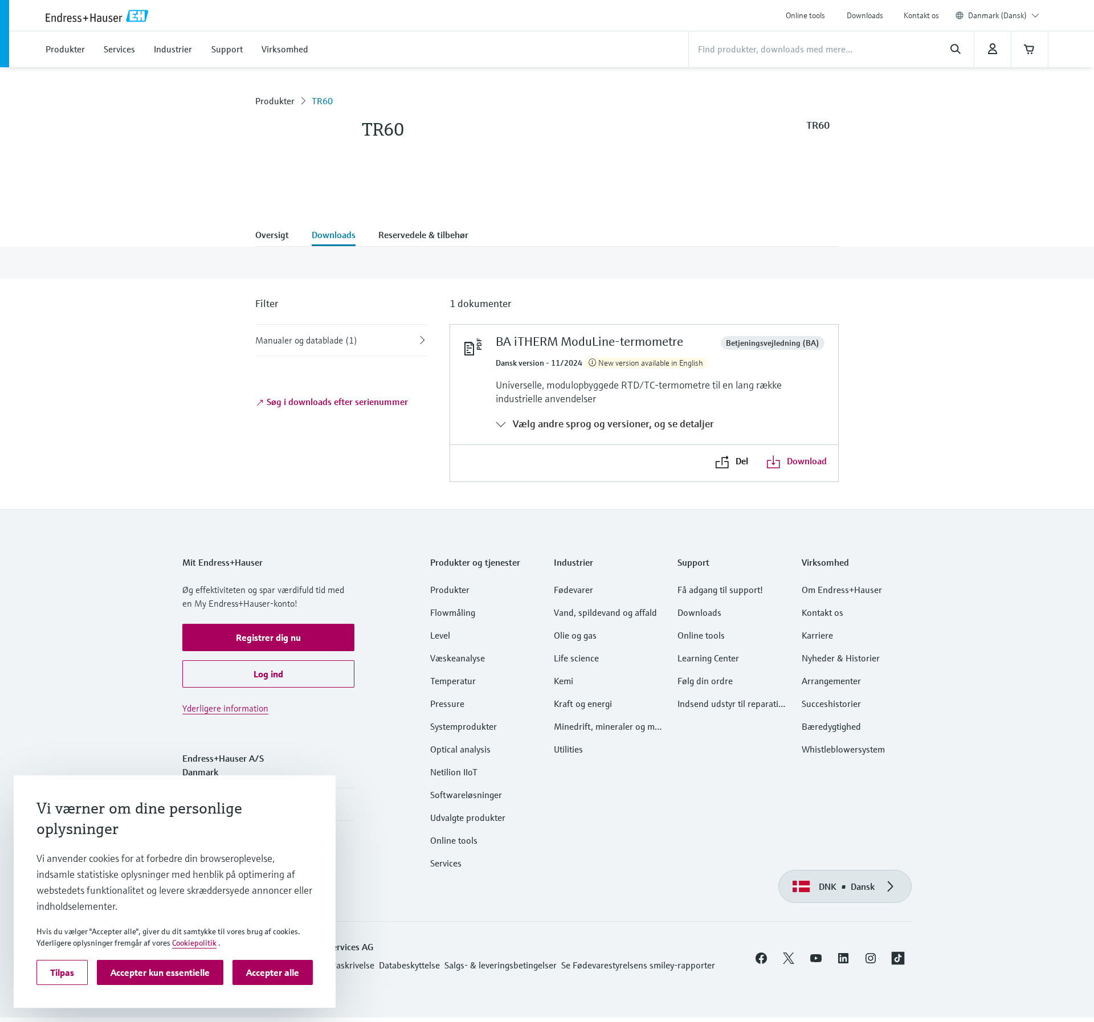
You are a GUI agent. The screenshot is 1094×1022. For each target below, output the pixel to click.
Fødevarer (573, 589)
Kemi (563, 680)
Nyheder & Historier (841, 658)
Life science (576, 658)
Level (440, 635)
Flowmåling (452, 612)
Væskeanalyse (457, 658)
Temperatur (453, 680)
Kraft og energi (583, 703)
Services (446, 863)
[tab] (277, 236)
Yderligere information (225, 708)
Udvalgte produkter (467, 817)
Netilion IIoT (453, 772)
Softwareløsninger (466, 794)
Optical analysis (460, 749)
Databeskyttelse (409, 965)
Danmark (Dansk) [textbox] (997, 15)
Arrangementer (831, 680)
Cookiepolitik (194, 943)
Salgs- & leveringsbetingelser (500, 965)
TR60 (322, 101)
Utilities (568, 749)
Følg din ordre (705, 680)
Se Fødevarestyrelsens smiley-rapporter (638, 965)
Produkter (275, 101)
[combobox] (1004, 15)
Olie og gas (575, 635)
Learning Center (708, 658)
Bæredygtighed (831, 726)
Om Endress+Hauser (842, 589)
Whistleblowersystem (843, 749)
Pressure (447, 703)
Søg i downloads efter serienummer (336, 401)
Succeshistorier (831, 703)
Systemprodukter (463, 726)
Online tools (805, 15)
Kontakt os (921, 15)
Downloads (865, 15)
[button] (268, 637)
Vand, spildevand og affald (605, 612)
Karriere (817, 635)
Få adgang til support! (720, 589)
